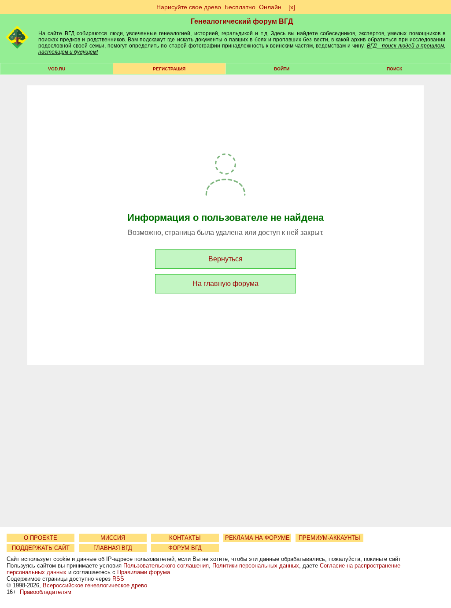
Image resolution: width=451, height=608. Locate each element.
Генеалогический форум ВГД (242, 21)
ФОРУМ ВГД (185, 548)
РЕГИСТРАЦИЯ (169, 68)
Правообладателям (45, 592)
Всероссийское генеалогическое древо (95, 585)
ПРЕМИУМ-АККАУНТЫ (329, 538)
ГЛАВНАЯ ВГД (112, 548)
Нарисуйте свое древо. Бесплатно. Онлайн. (219, 7)
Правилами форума (143, 572)
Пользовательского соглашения (166, 565)
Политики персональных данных (255, 565)
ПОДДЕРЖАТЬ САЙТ (41, 548)
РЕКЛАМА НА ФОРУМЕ (257, 538)
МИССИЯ (112, 538)
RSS (118, 578)
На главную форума (225, 283)
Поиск (394, 68)
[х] (291, 7)
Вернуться (225, 259)
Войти (281, 68)
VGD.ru (56, 68)
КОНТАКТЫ (185, 538)
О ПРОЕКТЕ (40, 538)
